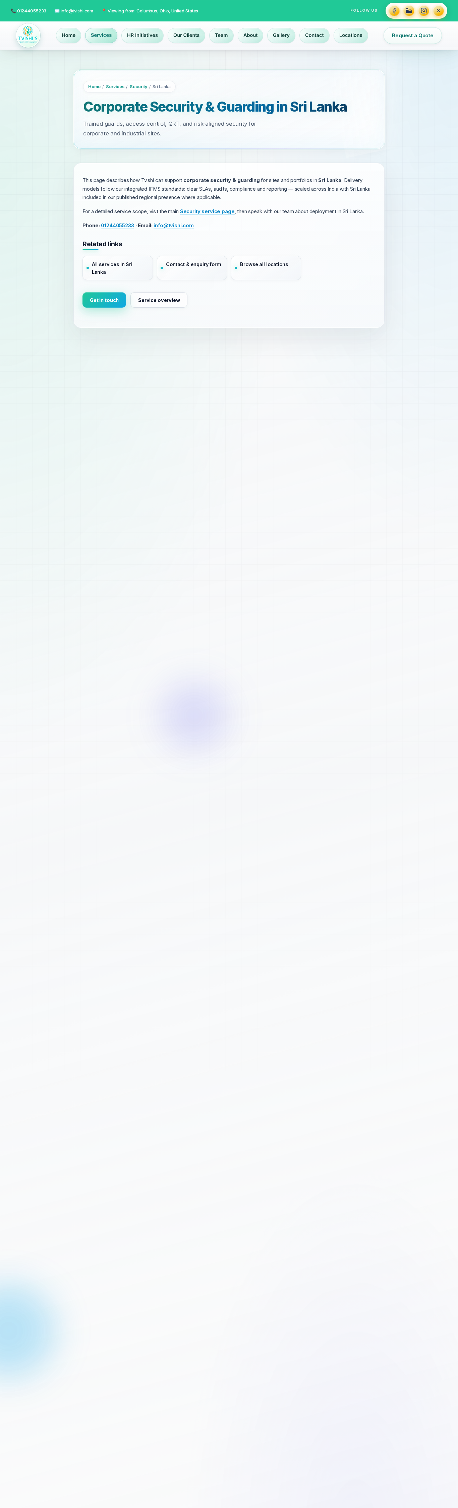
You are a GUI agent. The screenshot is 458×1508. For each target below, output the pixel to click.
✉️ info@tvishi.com (73, 10)
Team (221, 35)
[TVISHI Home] (28, 35)
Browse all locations (264, 264)
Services (101, 35)
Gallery (281, 35)
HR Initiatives (142, 35)
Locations (350, 35)
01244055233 (117, 226)
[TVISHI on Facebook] (394, 10)
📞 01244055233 (28, 10)
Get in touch (104, 300)
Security (138, 86)
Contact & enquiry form (193, 264)
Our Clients (186, 35)
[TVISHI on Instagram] (424, 10)
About (250, 35)
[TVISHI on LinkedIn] (409, 10)
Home (68, 35)
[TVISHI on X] (438, 10)
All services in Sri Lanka (112, 268)
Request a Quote (413, 35)
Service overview (159, 300)
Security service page (207, 211)
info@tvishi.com (174, 226)
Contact (314, 35)
